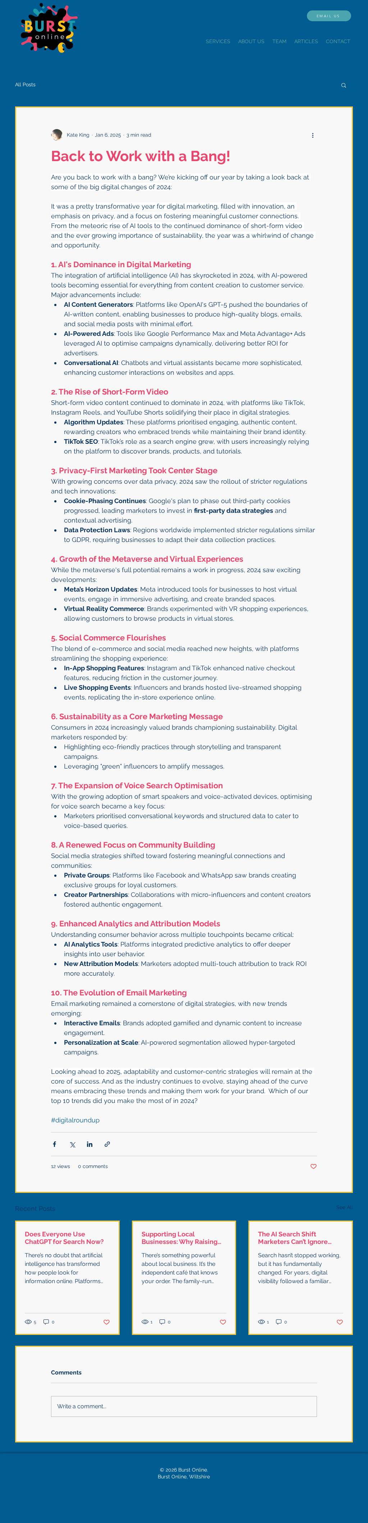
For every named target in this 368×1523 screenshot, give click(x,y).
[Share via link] (107, 1144)
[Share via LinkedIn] (89, 1144)
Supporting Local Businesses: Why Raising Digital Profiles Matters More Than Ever (179, 1237)
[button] (343, 85)
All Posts (25, 84)
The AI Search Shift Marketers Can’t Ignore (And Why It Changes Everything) (293, 1237)
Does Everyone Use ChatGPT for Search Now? (64, 1237)
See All (344, 1207)
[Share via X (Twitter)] (72, 1144)
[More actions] (312, 135)
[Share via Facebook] (54, 1144)
